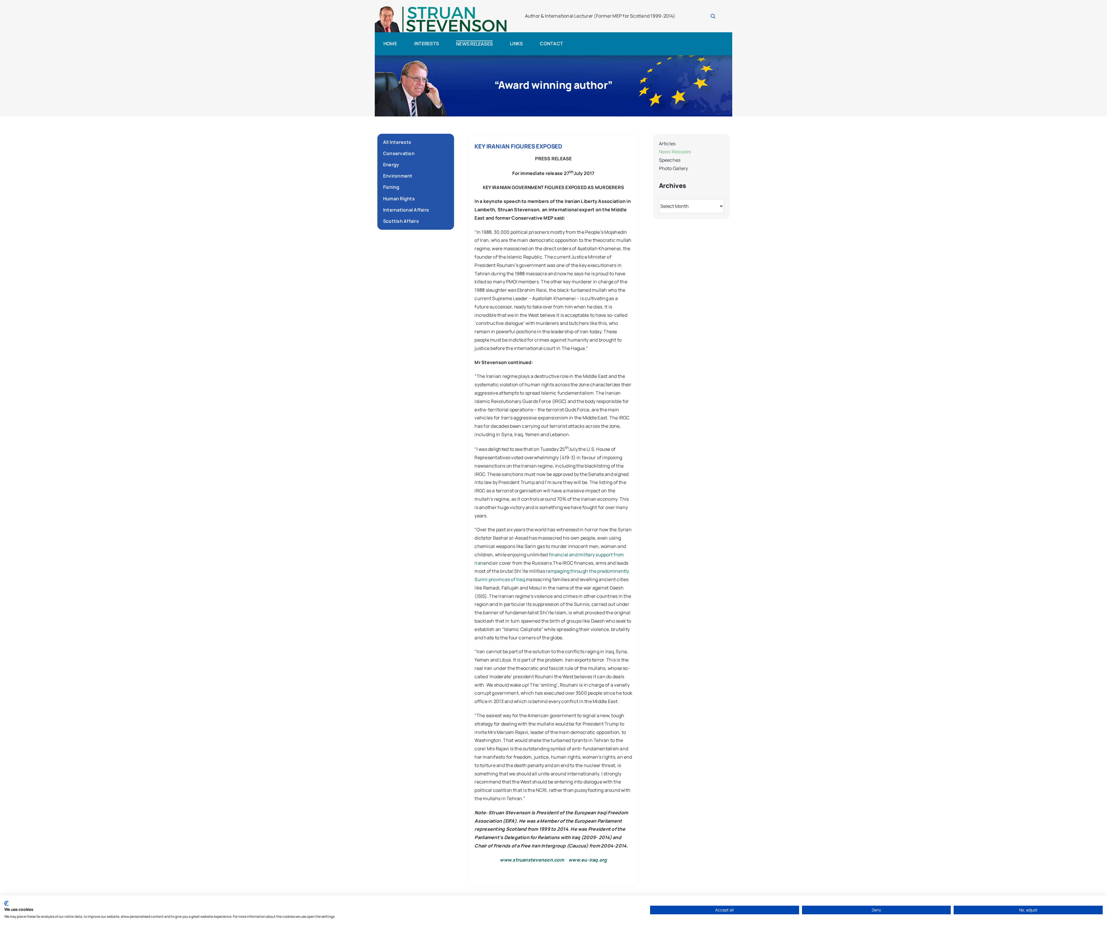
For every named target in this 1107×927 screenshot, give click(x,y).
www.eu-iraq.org (587, 860)
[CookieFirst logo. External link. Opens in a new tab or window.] (6, 903)
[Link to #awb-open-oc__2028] (713, 16)
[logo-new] (441, 8)
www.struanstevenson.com (532, 860)
